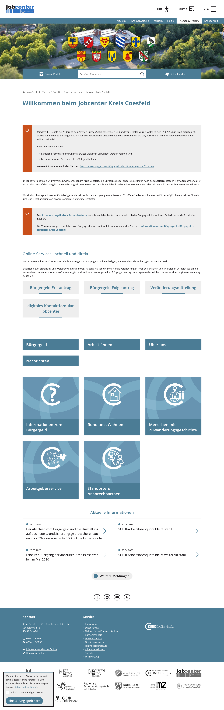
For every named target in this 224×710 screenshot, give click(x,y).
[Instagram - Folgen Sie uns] (107, 597)
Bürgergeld (36, 344)
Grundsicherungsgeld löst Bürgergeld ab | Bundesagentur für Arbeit (117, 166)
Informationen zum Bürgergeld (44, 427)
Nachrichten (37, 361)
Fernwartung (92, 656)
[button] (209, 9)
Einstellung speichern (24, 700)
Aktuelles (122, 20)
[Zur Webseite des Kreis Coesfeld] (159, 628)
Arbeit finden (100, 344)
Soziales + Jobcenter (73, 92)
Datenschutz (92, 627)
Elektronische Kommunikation (101, 631)
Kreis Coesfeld (33, 92)
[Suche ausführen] (142, 74)
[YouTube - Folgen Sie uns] (117, 597)
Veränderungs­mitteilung (173, 287)
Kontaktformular (35, 653)
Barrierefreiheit (93, 634)
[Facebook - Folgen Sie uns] (97, 597)
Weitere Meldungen (114, 576)
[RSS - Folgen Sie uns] (127, 597)
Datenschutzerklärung (25, 687)
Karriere (158, 20)
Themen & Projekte (189, 20)
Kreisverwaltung (140, 20)
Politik (170, 20)
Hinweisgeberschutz (96, 645)
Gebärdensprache (94, 642)
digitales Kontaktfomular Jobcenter (50, 308)
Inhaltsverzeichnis (95, 649)
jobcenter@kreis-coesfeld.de (41, 649)
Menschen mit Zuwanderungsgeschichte (173, 427)
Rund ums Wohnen (105, 424)
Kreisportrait (211, 20)
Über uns (157, 344)
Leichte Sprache (93, 638)
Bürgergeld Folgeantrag (112, 287)
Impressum (91, 624)
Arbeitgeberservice (44, 488)
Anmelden (90, 653)
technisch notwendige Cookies (26, 692)
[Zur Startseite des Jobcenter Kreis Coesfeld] (20, 9)
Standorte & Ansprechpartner (104, 491)
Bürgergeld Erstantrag (50, 287)
